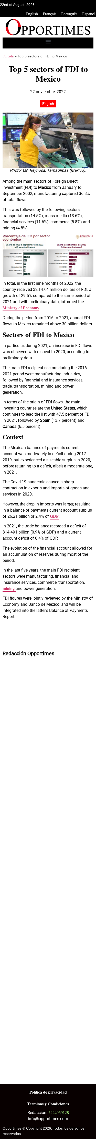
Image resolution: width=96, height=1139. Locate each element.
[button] (48, 42)
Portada (8, 56)
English (32, 14)
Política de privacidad (48, 1092)
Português (69, 14)
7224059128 (58, 1112)
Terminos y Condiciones (48, 1104)
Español (88, 14)
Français (49, 14)
